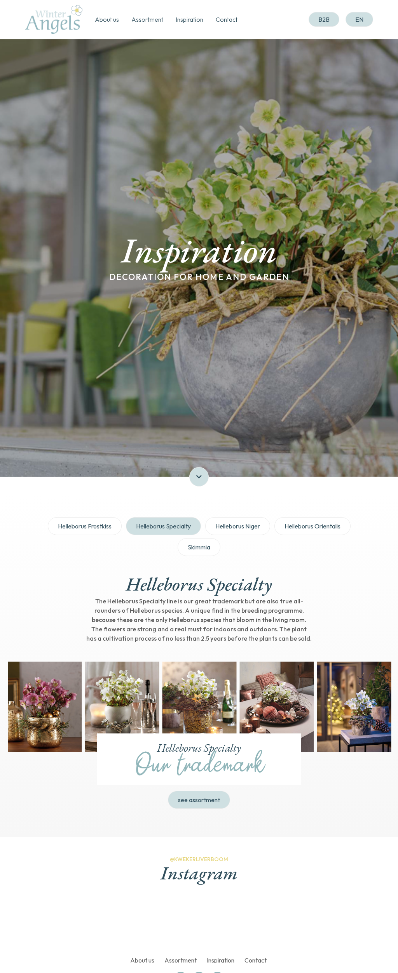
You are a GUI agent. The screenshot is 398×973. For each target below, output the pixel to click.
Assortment (180, 960)
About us (107, 19)
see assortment (199, 800)
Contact (226, 19)
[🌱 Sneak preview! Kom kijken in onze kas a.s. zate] (167, 921)
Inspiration (189, 19)
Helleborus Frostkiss (85, 526)
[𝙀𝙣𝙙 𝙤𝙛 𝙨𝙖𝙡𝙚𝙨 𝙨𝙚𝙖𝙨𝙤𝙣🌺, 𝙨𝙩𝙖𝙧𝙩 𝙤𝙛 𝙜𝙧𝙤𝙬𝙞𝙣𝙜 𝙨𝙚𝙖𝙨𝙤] (356, 921)
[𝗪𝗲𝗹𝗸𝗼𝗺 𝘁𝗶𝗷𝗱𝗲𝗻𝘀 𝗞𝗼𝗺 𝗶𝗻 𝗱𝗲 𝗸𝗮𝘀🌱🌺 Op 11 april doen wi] (293, 921)
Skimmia (199, 547)
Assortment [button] (147, 19)
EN (359, 19)
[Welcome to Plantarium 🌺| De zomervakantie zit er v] (41, 921)
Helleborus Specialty (163, 526)
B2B (324, 19)
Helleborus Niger (237, 526)
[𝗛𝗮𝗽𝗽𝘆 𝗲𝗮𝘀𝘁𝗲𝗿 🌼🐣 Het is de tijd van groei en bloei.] (230, 921)
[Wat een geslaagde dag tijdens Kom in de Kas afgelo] (104, 921)
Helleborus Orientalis (312, 526)
